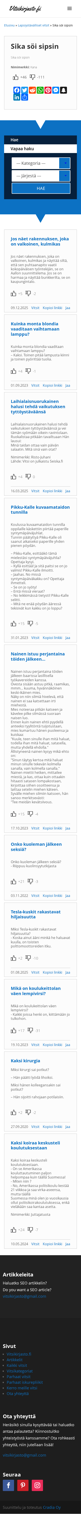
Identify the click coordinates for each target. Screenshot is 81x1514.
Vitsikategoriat (20, 1371)
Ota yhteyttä (18, 1393)
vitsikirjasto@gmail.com (24, 1296)
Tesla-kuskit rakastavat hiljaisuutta (36, 914)
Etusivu (9, 25)
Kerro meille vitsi (22, 1387)
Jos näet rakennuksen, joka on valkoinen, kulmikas (40, 241)
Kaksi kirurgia (25, 1061)
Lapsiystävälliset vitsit (33, 25)
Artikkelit (14, 1359)
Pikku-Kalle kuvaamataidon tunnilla (40, 509)
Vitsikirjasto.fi (19, 1354)
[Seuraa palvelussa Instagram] (37, 1485)
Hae (14, 140)
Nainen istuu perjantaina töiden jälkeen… (38, 656)
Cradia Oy (52, 1507)
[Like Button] (15, 77)
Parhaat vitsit (18, 1376)
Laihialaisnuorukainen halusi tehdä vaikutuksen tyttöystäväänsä (38, 406)
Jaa (67, 307)
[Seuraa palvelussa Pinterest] (23, 1485)
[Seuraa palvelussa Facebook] (8, 1485)
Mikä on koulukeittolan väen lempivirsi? (36, 990)
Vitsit (35, 307)
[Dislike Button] (32, 77)
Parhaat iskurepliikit (25, 1382)
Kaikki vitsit (17, 1365)
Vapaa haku (22, 149)
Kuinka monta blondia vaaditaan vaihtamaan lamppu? (35, 329)
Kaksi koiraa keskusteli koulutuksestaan (35, 1145)
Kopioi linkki (52, 307)
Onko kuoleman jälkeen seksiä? (36, 846)
